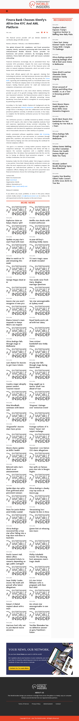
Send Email (13, 180)
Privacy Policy (36, 704)
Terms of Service (23, 704)
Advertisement (48, 704)
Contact (58, 704)
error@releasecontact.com (30, 196)
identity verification (27, 107)
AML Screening (44, 134)
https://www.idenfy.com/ (19, 186)
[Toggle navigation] (7, 11)
